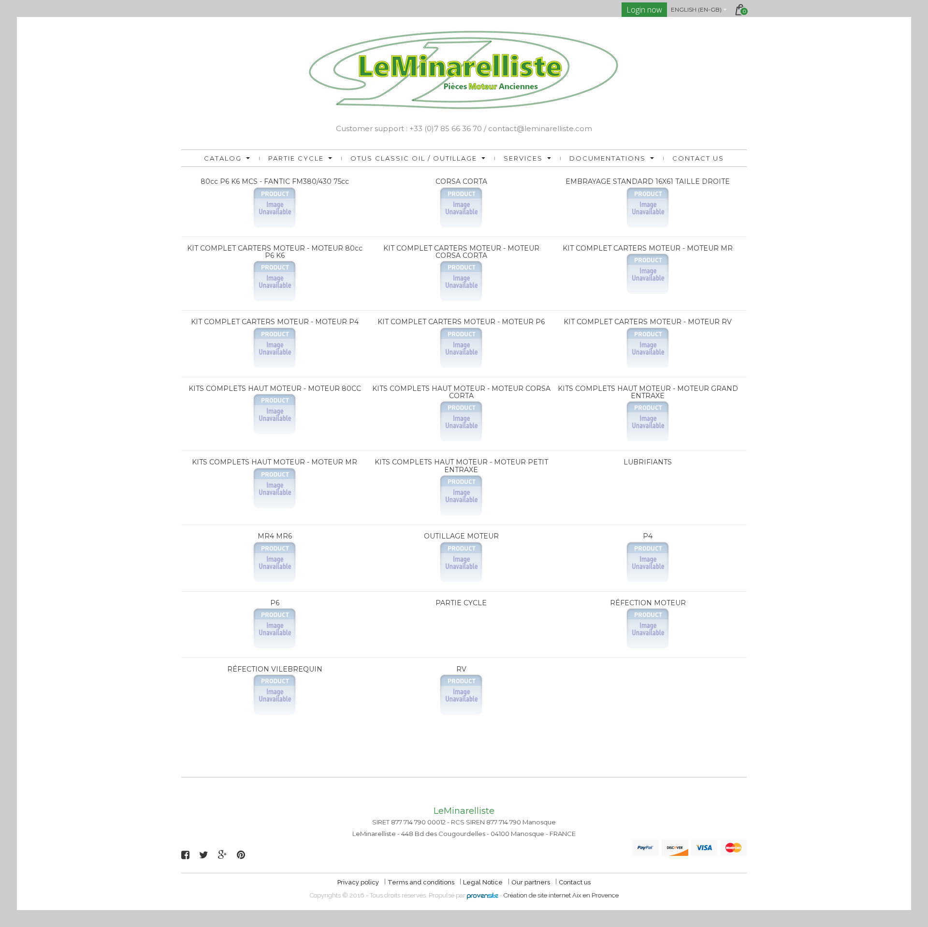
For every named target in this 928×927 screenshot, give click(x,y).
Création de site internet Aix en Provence (561, 895)
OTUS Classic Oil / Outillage (413, 158)
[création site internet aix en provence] (482, 895)
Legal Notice (483, 882)
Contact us (698, 158)
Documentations (607, 158)
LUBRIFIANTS (648, 462)
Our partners (531, 882)
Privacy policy (358, 882)
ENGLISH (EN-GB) (696, 9)
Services (523, 158)
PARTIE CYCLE (461, 602)
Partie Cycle (296, 158)
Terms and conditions (422, 882)
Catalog (223, 158)
